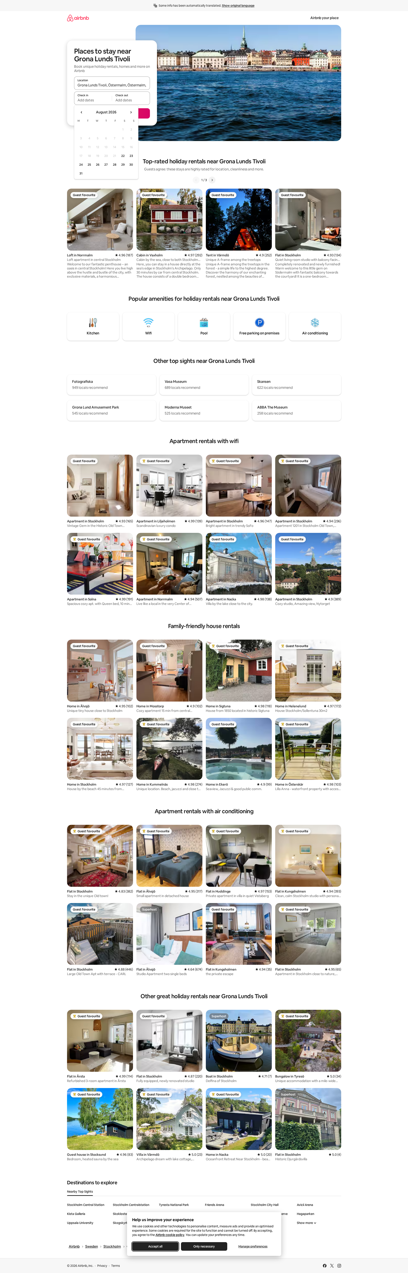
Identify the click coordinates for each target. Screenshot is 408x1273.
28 (114, 165)
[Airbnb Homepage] (78, 18)
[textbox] (93, 100)
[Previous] (196, 180)
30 (131, 165)
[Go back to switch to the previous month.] (81, 112)
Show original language (238, 6)
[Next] (212, 180)
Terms (115, 1266)
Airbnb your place (324, 18)
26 (97, 165)
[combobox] (112, 85)
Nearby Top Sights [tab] (80, 1191)
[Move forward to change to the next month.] (131, 112)
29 (123, 165)
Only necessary (204, 1246)
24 (81, 165)
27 (106, 165)
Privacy (102, 1266)
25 (89, 165)
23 (131, 156)
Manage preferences (253, 1246)
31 (80, 173)
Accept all (155, 1246)
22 (123, 156)
